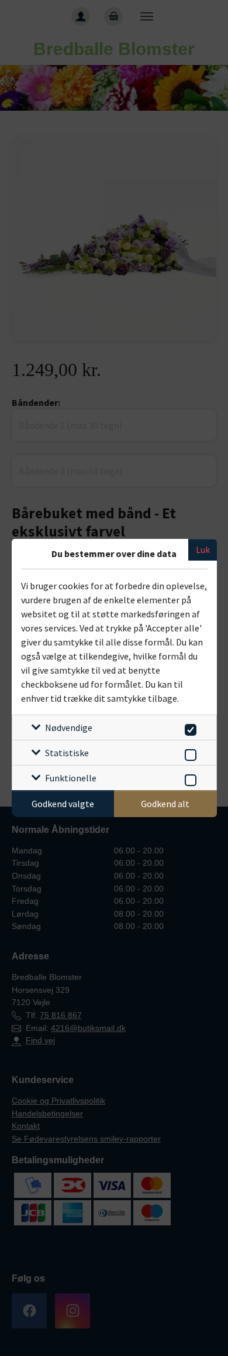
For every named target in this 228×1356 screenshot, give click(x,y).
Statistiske (67, 753)
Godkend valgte (63, 803)
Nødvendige (68, 727)
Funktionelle (70, 778)
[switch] (188, 728)
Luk (203, 549)
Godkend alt (165, 803)
